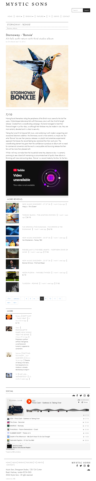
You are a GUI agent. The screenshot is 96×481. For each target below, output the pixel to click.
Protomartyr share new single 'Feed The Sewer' (23, 332)
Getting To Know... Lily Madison (23, 355)
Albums (15, 28)
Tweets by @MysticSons (13, 452)
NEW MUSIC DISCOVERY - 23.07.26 (36, 261)
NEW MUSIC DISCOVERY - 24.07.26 (36, 238)
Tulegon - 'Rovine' (30, 283)
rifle (14, 479)
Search (86, 10)
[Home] (26, 4)
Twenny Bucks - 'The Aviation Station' (39, 215)
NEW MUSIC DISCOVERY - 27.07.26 (36, 204)
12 (60, 299)
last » (15, 302)
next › (9, 302)
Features (40, 16)
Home (10, 16)
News (18, 16)
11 (55, 299)
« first (8, 299)
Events (56, 16)
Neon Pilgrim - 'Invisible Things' (36, 273)
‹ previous (16, 299)
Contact (66, 16)
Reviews (29, 16)
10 (50, 299)
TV (49, 16)
